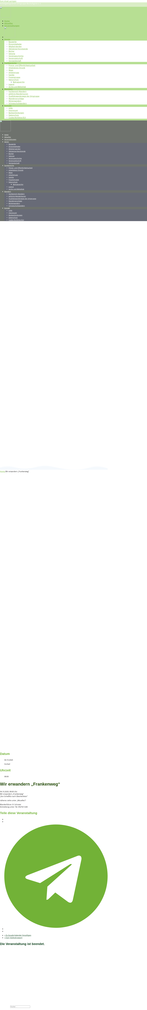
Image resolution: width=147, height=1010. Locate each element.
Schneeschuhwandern (18, 103)
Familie (11, 75)
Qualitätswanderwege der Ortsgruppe (24, 96)
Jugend (11, 84)
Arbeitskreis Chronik (17, 68)
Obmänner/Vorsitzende (18, 49)
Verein (7, 39)
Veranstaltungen (11, 26)
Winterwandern (15, 101)
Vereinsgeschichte (16, 56)
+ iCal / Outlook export (13, 937)
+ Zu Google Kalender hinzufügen (17, 935)
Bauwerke (13, 42)
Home (7, 21)
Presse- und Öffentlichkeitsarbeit (22, 65)
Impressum (13, 110)
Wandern (8, 89)
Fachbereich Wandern (17, 91)
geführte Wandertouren (18, 94)
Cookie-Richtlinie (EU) (17, 117)
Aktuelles (8, 23)
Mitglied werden (15, 46)
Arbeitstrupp (14, 72)
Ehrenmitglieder (15, 44)
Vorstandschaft (15, 61)
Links (11, 108)
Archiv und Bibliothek (17, 87)
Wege (11, 70)
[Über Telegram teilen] (56, 929)
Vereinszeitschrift (16, 58)
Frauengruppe (14, 77)
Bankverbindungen (16, 113)
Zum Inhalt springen (8, 1)
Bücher (11, 51)
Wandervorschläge (16, 98)
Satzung (12, 53)
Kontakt (8, 106)
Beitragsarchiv (19, 82)
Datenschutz (14, 115)
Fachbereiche (10, 63)
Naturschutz (14, 79)
